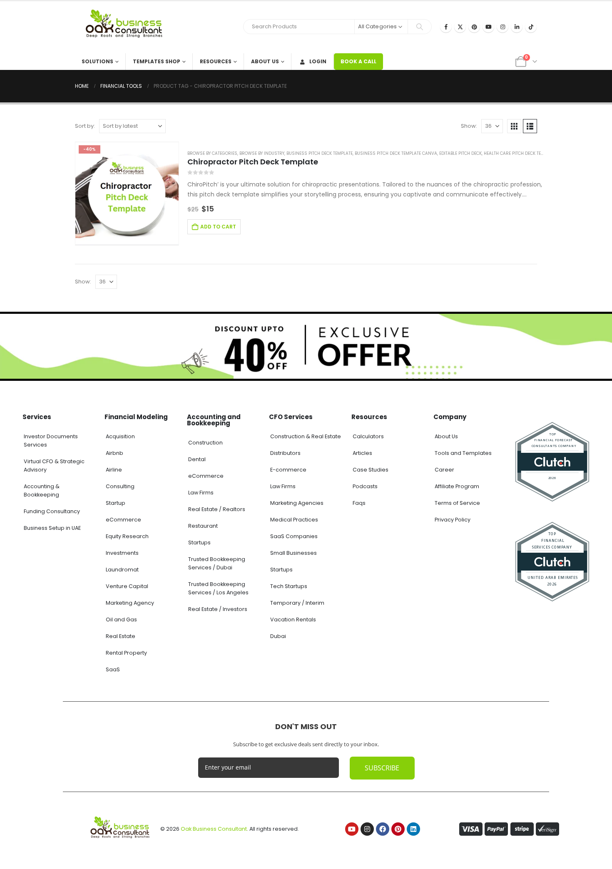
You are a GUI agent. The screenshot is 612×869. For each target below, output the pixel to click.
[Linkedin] (413, 829)
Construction (205, 442)
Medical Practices (294, 519)
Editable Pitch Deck (460, 153)
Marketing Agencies (296, 503)
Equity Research (127, 536)
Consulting (120, 486)
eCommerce (123, 519)
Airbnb (114, 453)
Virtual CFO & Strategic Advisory (54, 465)
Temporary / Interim (297, 602)
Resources (215, 61)
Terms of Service (457, 503)
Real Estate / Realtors (216, 509)
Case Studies (370, 469)
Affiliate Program (457, 486)
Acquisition (120, 436)
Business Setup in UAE (52, 527)
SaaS (113, 669)
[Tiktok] (531, 26)
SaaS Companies (294, 536)
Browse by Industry (261, 153)
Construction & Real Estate (305, 436)
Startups (199, 542)
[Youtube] (488, 26)
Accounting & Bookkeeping (42, 490)
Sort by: (85, 126)
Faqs (359, 503)
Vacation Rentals (293, 619)
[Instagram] (502, 26)
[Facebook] (446, 26)
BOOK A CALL (358, 61)
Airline (114, 469)
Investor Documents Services (51, 440)
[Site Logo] (127, 27)
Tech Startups (288, 586)
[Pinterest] (474, 26)
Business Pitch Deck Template (319, 153)
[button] (514, 126)
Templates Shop (156, 61)
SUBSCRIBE (382, 767)
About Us (265, 61)
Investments (122, 552)
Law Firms (201, 492)
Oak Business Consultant (214, 828)
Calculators (368, 436)
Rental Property (126, 652)
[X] (460, 26)
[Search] (419, 27)
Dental (197, 459)
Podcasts (365, 486)
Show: (469, 126)
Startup (115, 503)
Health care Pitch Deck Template (520, 153)
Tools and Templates (463, 453)
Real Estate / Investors (217, 609)
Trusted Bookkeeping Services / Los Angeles (218, 588)
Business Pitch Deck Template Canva (396, 153)
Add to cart (218, 226)
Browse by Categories (212, 153)
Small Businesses (293, 552)
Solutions (97, 61)
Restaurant (203, 525)
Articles (362, 453)
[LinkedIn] (516, 26)
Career (444, 469)
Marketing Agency (130, 602)
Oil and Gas (121, 619)
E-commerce (288, 469)
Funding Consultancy (52, 511)
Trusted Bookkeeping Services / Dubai (216, 563)
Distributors (285, 453)
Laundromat (122, 569)
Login (317, 61)
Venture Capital (127, 586)
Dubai (278, 636)
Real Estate (120, 636)
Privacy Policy (452, 519)
